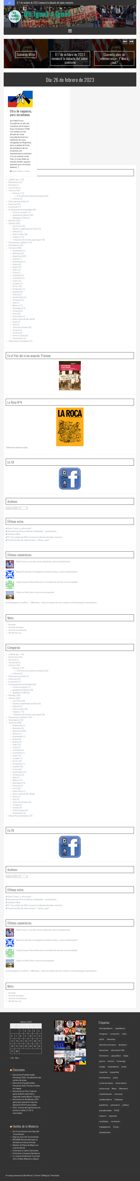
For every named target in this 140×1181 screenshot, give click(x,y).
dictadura (123, 1045)
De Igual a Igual (47, 13)
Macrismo (123, 1089)
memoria (118, 1094)
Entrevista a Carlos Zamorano (25, 1151)
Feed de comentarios (17, 630)
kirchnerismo (104, 1078)
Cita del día (13, 188)
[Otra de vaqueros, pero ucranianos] (20, 99)
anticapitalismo (106, 1028)
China (15, 273)
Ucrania (27, 171)
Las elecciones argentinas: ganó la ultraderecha (49, 561)
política (125, 1105)
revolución (115, 1121)
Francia (16, 294)
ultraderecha (104, 1132)
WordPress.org (14, 633)
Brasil (15, 267)
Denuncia (12, 204)
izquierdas (114, 1072)
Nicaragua (17, 308)
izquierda (103, 1072)
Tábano (20, 171)
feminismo (104, 1056)
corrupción (114, 1034)
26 (39, 1046)
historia (111, 1061)
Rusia (14, 171)
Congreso (103, 1034)
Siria (14, 325)
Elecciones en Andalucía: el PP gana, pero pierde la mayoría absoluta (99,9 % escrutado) (26, 1102)
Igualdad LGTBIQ (20, 218)
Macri (114, 1089)
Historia (16, 193)
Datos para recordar (17, 201)
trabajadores (104, 1127)
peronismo (115, 1105)
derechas (111, 1039)
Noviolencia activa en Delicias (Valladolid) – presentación (32, 531)
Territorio (12, 248)
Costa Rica (17, 278)
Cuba (15, 281)
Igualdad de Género (21, 215)
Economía (12, 207)
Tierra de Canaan (20, 327)
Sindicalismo (13, 245)
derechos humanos (107, 1045)
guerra (102, 1061)
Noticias (11, 221)
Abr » (17, 1058)
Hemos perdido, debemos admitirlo (61, 1049)
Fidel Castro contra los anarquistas (39, 592)
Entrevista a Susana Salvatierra (26, 1153)
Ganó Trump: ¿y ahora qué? (19, 528)
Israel (124, 1067)
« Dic (12, 1058)
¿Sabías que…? (14, 179)
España (16, 292)
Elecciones (19, 1069)
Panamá (16, 311)
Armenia (12, 185)
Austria (16, 259)
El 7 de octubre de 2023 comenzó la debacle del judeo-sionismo (45, 2)
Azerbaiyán (18, 262)
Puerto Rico (18, 316)
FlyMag (44, 1175)
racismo (102, 1116)
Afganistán (17, 251)
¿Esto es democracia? (74, 1056)
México (16, 305)
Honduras (17, 300)
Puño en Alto (18, 234)
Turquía (16, 330)
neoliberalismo (105, 1099)
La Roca (16, 199)
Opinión (11, 223)
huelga (102, 1067)
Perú (15, 314)
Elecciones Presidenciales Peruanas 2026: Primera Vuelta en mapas (26, 1086)
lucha (115, 1078)
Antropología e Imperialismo (84, 603)
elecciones (103, 1050)
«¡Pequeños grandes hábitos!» (83, 1048)
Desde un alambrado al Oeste (25, 229)
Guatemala (17, 297)
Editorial (16, 231)
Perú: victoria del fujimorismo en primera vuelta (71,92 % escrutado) (26, 1110)
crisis (124, 1034)
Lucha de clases (106, 1083)
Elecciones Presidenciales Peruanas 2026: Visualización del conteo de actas (27, 1077)
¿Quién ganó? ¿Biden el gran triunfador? (73, 1073)
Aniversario (13, 182)
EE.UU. (15, 286)
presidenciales (105, 1110)
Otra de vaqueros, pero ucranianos (21, 113)
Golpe (125, 1056)
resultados (103, 1121)
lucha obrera (121, 1083)
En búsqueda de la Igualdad (20, 210)
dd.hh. (101, 1039)
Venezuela (17, 338)
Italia (15, 303)
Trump (116, 1127)
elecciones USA (117, 1050)
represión (113, 1116)
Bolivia (15, 264)
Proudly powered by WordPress (19, 1175)
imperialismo (113, 1067)
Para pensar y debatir (17, 242)
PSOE (116, 1110)
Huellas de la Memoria (25, 1126)
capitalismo (120, 1028)
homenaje (121, 1061)
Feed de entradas (16, 627)
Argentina (17, 256)
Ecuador (16, 283)
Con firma (17, 226)
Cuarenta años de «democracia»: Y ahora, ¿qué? (114, 58)
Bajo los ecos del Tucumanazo (26, 1137)
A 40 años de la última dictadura (30, 196)
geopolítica (116, 1056)
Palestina (119, 1099)
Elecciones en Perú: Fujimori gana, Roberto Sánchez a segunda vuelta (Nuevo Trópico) (26, 1094)
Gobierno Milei (26, 54)
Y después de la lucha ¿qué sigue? (27, 240)
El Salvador (17, 289)
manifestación (105, 1094)
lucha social (104, 1089)
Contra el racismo (20, 212)
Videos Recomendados (18, 341)
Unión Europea (19, 335)
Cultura (11, 190)
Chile (15, 270)
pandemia (103, 1105)
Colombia (17, 275)
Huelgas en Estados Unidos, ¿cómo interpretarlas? (56, 572)
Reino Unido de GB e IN (22, 319)
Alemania (17, 253)
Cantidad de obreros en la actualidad (61, 582)
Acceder (12, 625)
